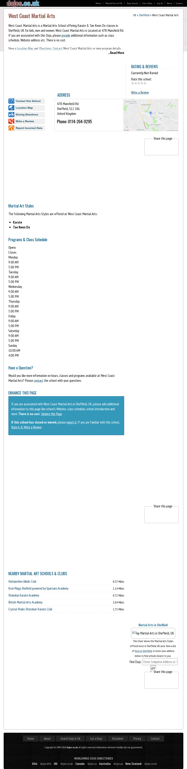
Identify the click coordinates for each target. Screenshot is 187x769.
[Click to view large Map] (150, 128)
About (169, 3)
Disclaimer (117, 738)
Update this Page (51, 413)
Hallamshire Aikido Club (22, 581)
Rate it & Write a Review (26, 427)
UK (134, 15)
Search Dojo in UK (70, 738)
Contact (179, 3)
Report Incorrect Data (29, 128)
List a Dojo (147, 3)
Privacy (137, 738)
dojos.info (45, 764)
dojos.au (118, 764)
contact (38, 380)
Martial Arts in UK (114, 3)
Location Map (24, 107)
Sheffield (144, 15)
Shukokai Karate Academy (23, 595)
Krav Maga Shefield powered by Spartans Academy (38, 588)
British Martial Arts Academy (25, 602)
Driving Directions (27, 114)
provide (66, 35)
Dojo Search (132, 3)
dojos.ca (92, 764)
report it (71, 422)
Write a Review (140, 92)
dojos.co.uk (66, 764)
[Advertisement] (74, 164)
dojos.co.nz (150, 764)
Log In (160, 3)
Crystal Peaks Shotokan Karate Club (30, 609)
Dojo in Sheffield (143, 651)
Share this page (163, 138)
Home (98, 3)
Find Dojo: (135, 661)
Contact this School (28, 101)
